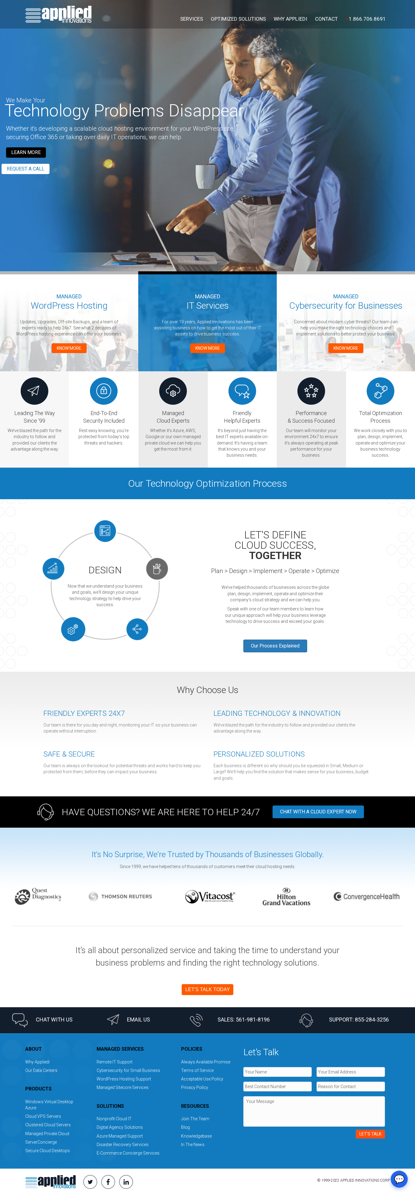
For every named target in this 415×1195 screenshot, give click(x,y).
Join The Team (195, 1118)
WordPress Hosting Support (124, 1079)
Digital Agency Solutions (120, 1127)
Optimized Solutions (238, 19)
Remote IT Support (114, 1061)
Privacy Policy (194, 1087)
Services (191, 19)
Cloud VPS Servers (43, 1116)
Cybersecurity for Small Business (128, 1070)
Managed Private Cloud (47, 1133)
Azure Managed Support (120, 1136)
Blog (185, 1127)
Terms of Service (197, 1070)
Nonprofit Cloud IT (114, 1118)
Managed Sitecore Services (123, 1087)
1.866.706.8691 (366, 19)
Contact (326, 19)
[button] (26, 152)
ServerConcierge (41, 1142)
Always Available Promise (205, 1061)
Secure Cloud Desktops (47, 1150)
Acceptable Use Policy (202, 1079)
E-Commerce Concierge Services (128, 1153)
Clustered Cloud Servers (48, 1124)
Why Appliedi (290, 19)
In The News (192, 1144)
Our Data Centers (41, 1070)
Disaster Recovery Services (123, 1144)
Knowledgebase (196, 1136)
